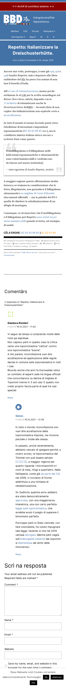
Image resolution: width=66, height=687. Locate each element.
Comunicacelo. (9, 255)
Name (8, 620)
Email (8, 634)
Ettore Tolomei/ (20, 243)
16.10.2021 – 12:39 (34, 419)
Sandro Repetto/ (32, 243)
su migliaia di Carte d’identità (38, 193)
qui (52, 71)
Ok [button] (46, 677)
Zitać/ (9, 243)
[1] (17, 461)
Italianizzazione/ (49, 241)
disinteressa (25, 542)
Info (33, 682)
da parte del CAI (50, 473)
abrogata (30, 534)
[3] (25, 461)
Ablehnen (57, 677)
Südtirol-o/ (48, 243)
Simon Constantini (28, 60)
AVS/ (58, 243)
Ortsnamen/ (20, 241)
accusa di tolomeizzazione (22, 91)
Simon (19, 415)
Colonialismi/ (10, 241)
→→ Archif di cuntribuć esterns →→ (33, 6)
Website (9, 649)
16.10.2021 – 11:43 (26, 326)
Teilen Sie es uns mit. (29, 252)
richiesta (12, 103)
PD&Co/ (10, 246)
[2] (21, 461)
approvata (21, 500)
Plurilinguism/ (30, 241)
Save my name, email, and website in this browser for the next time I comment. (32, 665)
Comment (11, 584)
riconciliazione (12, 115)
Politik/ (37, 241)
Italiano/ (34, 246)
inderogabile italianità (32, 538)
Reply (10, 397)
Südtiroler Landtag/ (21, 246)
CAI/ (5, 246)
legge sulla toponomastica (31, 508)
